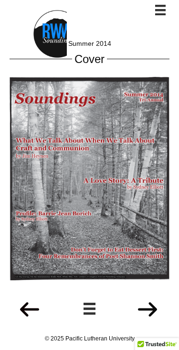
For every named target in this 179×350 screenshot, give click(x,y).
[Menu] (160, 10)
